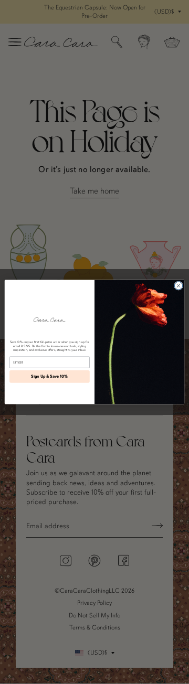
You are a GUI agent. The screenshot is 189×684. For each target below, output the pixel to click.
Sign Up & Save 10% (49, 376)
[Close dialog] (178, 286)
